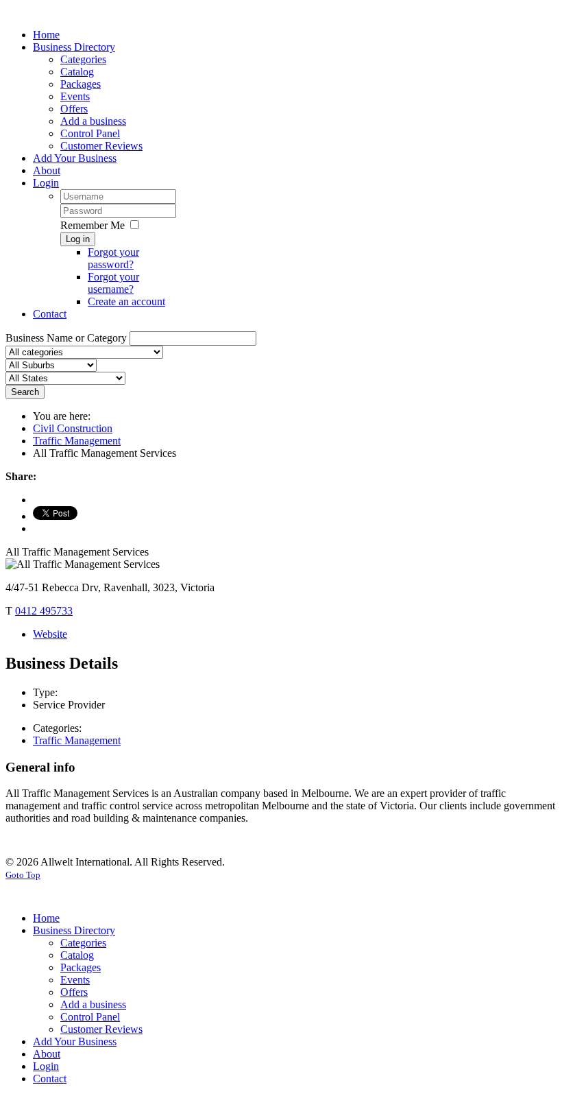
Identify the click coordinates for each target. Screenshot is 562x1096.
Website (50, 634)
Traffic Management (77, 440)
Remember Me (92, 225)
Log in (78, 239)
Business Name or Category (66, 338)
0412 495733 (44, 611)
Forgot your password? (113, 258)
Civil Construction (72, 428)
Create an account (126, 301)
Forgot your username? (113, 283)
